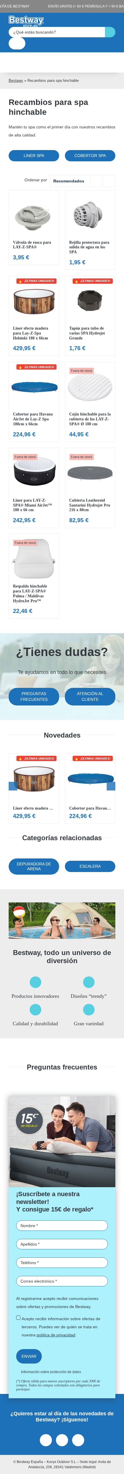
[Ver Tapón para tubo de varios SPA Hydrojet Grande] (90, 316)
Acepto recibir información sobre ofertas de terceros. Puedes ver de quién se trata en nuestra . (61, 1326)
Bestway (16, 80)
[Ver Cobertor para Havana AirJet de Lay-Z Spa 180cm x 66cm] (34, 402)
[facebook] (46, 1440)
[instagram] (62, 1440)
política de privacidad (56, 1335)
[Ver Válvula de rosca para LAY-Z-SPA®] (34, 227)
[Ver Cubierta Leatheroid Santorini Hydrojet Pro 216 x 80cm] (90, 488)
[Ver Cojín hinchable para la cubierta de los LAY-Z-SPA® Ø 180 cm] (90, 402)
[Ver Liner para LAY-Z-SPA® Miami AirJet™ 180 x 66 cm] (34, 488)
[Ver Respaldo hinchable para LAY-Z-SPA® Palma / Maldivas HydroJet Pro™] (34, 576)
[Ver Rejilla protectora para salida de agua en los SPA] (90, 230)
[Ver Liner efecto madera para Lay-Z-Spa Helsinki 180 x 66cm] (34, 316)
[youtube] (78, 1440)
